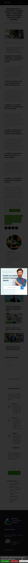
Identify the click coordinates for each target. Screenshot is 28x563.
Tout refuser (14, 561)
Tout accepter (5, 561)
